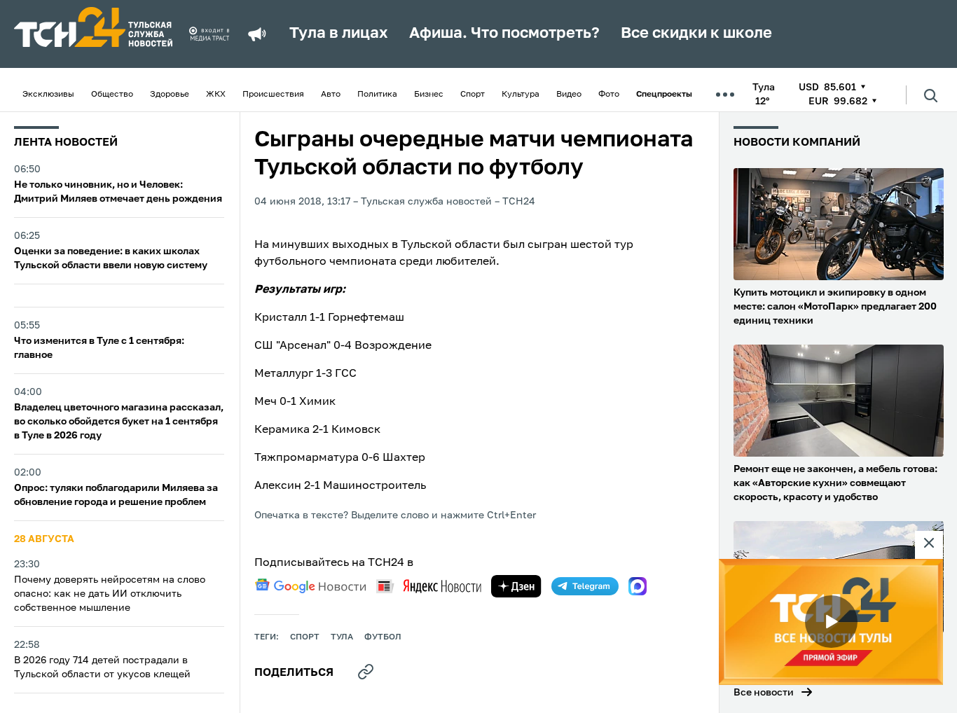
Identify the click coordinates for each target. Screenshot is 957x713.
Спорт (472, 94)
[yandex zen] (516, 586)
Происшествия (273, 94)
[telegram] (585, 586)
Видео (568, 94)
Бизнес (428, 94)
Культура (520, 94)
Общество (112, 94)
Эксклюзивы (48, 94)
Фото (608, 94)
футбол (382, 637)
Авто (330, 94)
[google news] (310, 586)
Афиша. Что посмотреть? (504, 33)
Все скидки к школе (696, 33)
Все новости (764, 693)
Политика (377, 94)
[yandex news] (428, 586)
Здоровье (169, 94)
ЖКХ (216, 94)
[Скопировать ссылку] (365, 671)
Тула (342, 637)
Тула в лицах (338, 33)
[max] (637, 586)
